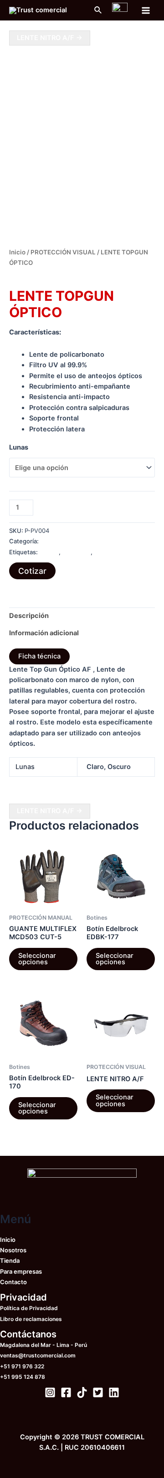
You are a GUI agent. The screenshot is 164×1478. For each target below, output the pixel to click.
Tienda (10, 1260)
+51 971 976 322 (22, 1366)
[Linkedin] (113, 1392)
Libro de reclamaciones (31, 1319)
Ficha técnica (39, 656)
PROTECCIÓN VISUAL (63, 252)
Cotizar (32, 571)
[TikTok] (82, 1392)
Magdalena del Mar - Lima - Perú (43, 1344)
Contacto (13, 1282)
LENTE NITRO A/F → (49, 38)
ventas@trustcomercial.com (38, 1355)
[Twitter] (97, 1392)
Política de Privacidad (29, 1308)
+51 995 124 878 (22, 1376)
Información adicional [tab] (44, 633)
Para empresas (21, 1271)
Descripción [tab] (29, 616)
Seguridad (76, 552)
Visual (102, 552)
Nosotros (13, 1250)
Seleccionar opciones (37, 959)
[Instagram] (50, 1392)
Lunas (18, 447)
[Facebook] (66, 1392)
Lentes (49, 552)
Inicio (17, 252)
